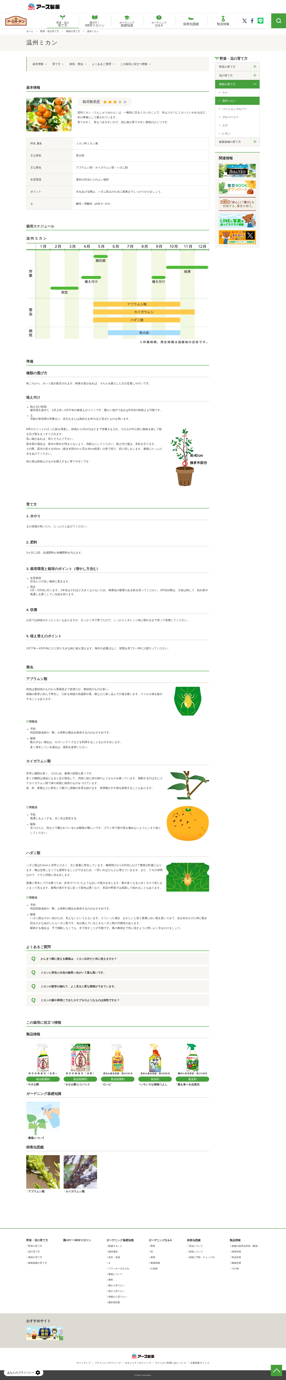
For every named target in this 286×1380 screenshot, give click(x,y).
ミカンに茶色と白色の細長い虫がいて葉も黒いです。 (73, 972)
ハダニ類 (33, 853)
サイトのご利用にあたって (169, 1363)
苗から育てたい (116, 1291)
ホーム (29, 31)
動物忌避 (236, 1263)
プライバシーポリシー (106, 1363)
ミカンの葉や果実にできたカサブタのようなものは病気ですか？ (80, 1000)
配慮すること (115, 1246)
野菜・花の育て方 (49, 31)
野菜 (153, 1246)
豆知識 (154, 1268)
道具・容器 (114, 1257)
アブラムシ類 (36, 679)
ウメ (225, 92)
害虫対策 (236, 1257)
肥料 (110, 1279)
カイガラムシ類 (38, 761)
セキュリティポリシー (136, 1363)
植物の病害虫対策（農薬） (246, 1246)
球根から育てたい (117, 1296)
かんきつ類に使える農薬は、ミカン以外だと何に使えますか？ (79, 958)
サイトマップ (83, 1363)
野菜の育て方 (35, 1246)
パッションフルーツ (234, 108)
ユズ (225, 125)
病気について (196, 1251)
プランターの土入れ (118, 1268)
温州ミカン (229, 100)
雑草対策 (236, 1251)
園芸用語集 (114, 1302)
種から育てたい (116, 1285)
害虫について (196, 1246)
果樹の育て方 (73, 31)
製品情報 (235, 1240)
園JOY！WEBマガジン (77, 1240)
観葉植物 (155, 1263)
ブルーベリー (230, 117)
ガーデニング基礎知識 (120, 1240)
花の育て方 (34, 1251)
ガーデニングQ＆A (160, 1240)
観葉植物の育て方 (37, 1263)
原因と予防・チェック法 (202, 1257)
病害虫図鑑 (194, 1240)
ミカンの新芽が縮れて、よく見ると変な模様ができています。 (79, 986)
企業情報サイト (198, 1363)
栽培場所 (113, 1251)
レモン (226, 133)
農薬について (115, 1274)
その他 (235, 1268)
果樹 (153, 1257)
